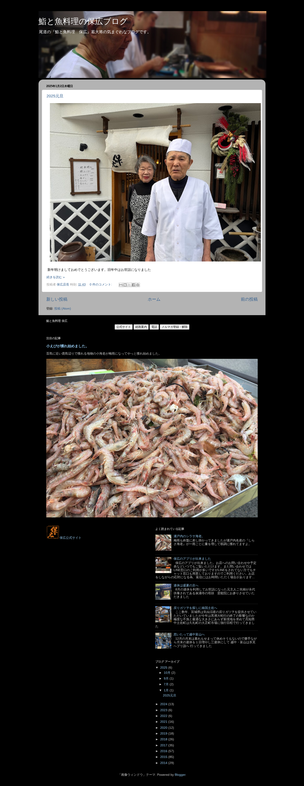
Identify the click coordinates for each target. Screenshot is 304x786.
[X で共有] (129, 285)
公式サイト (123, 327)
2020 (164, 727)
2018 (164, 739)
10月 (167, 672)
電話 (154, 327)
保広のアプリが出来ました (192, 558)
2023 (164, 710)
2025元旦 (55, 96)
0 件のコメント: (101, 284)
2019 (164, 733)
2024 (164, 704)
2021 (164, 721)
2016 (164, 751)
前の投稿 (249, 299)
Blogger (180, 774)
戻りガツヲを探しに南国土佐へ (195, 608)
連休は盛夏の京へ (186, 585)
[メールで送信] (121, 285)
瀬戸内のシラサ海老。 (189, 536)
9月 (167, 678)
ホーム (154, 299)
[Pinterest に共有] (138, 285)
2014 (164, 763)
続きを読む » (56, 277)
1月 (167, 690)
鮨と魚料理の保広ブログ (83, 21)
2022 (164, 716)
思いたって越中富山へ (189, 634)
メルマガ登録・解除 (175, 327)
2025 (164, 667)
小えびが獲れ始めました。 (67, 346)
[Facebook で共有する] (133, 285)
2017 (164, 745)
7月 (167, 684)
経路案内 (141, 327)
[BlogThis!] (125, 285)
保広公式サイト (70, 537)
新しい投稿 (56, 299)
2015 (164, 757)
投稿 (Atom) (62, 308)
